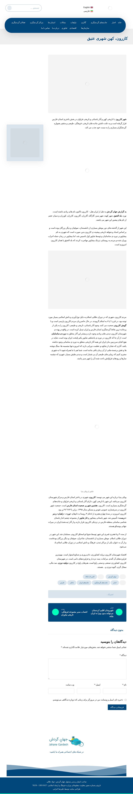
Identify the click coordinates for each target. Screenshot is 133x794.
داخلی (72, 583)
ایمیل (97, 685)
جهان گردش (112, 577)
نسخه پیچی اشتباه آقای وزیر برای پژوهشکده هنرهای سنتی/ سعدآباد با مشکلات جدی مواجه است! (24, 90)
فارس (62, 583)
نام (124, 685)
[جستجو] (9, 7)
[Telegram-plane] (70, 757)
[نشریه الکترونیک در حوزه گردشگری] (110, 8)
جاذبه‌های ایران (84, 583)
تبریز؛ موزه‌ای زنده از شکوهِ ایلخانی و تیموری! (25, 113)
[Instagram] (63, 757)
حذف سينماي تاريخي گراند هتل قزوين (25, 72)
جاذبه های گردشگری (101, 583)
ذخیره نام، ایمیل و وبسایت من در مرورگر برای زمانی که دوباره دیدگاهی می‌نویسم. (88, 700)
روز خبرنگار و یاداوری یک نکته (24, 80)
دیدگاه (123, 655)
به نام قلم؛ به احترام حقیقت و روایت (24, 104)
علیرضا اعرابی (58, 789)
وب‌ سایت (70, 685)
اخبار (114, 583)
